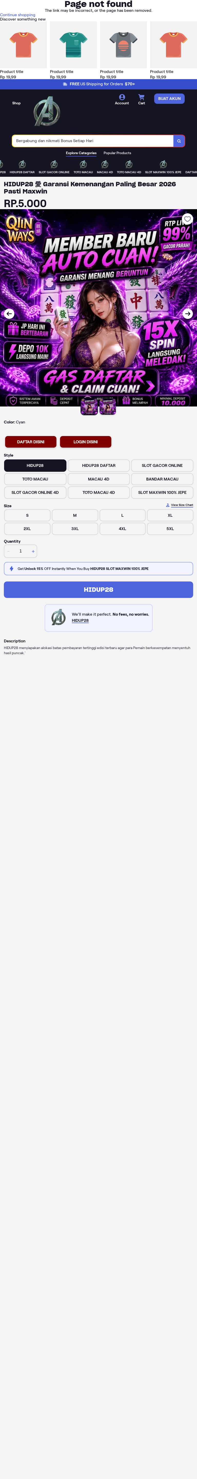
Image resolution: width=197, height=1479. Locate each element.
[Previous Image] (9, 314)
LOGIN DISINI (86, 442)
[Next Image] (188, 314)
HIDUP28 (98, 590)
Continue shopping (17, 15)
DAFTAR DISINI (30, 442)
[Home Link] (47, 113)
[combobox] (93, 141)
